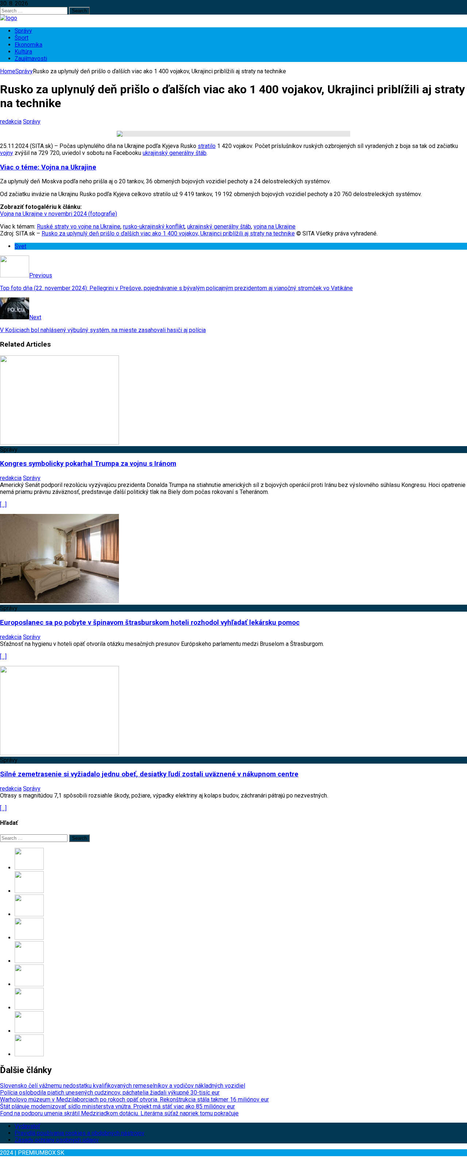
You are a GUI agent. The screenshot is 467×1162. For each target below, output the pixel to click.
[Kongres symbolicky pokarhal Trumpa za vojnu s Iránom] (59, 442)
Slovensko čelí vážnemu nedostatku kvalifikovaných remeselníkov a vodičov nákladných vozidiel (122, 1085)
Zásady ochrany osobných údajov (57, 1139)
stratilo (207, 146)
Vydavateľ (27, 1126)
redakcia (11, 121)
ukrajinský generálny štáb (175, 152)
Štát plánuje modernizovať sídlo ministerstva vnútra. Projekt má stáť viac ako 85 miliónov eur (117, 1106)
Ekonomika (28, 44)
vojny (6, 152)
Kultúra (23, 51)
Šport (21, 37)
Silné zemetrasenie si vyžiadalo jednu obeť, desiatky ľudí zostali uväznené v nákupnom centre (149, 774)
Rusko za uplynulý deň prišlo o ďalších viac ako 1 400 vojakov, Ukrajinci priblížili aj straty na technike (168, 233)
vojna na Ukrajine (275, 226)
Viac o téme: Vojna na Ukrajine (48, 167)
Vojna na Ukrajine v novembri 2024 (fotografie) (58, 213)
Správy (23, 30)
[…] (3, 504)
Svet (20, 246)
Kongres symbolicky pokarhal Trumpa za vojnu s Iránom (88, 464)
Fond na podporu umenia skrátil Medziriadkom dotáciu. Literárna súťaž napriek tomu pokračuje (119, 1113)
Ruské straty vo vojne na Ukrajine (78, 226)
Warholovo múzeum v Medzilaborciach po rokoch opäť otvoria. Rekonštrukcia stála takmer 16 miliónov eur (134, 1099)
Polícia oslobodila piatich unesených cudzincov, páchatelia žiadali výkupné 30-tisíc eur (110, 1092)
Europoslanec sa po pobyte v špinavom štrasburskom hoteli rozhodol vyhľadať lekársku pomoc (150, 623)
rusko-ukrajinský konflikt (154, 226)
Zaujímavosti (31, 58)
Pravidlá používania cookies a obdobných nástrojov (79, 1133)
